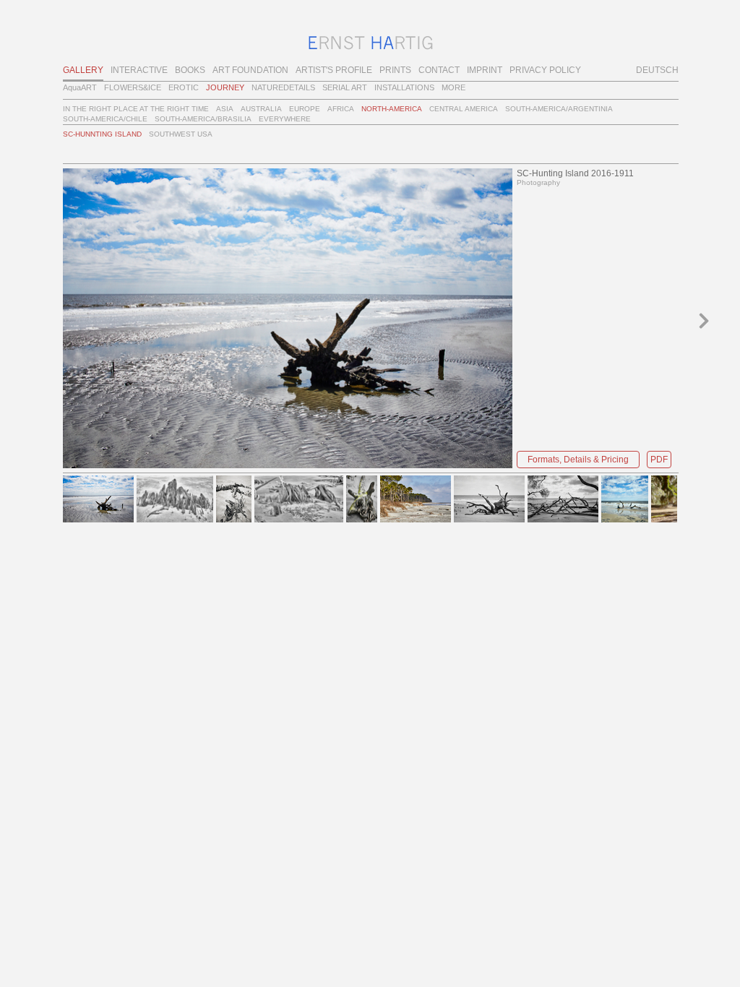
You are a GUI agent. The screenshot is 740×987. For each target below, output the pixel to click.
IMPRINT (484, 70)
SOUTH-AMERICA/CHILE (105, 119)
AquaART (80, 87)
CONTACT (439, 70)
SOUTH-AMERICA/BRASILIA (203, 119)
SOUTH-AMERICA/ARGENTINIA (559, 109)
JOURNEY (225, 87)
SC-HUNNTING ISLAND (102, 134)
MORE (453, 87)
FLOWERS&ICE (132, 87)
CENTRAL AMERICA (463, 109)
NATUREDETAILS (283, 87)
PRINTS (395, 70)
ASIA (224, 109)
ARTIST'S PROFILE (334, 70)
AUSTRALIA (261, 109)
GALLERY (83, 70)
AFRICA (340, 109)
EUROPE (304, 109)
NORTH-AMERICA (391, 109)
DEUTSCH (657, 70)
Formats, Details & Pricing (578, 459)
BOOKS (190, 70)
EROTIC (183, 87)
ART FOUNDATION (250, 70)
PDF (659, 459)
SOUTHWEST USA (180, 134)
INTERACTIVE (139, 70)
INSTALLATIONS (404, 87)
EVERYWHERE (285, 119)
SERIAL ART (344, 87)
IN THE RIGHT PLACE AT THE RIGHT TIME (136, 109)
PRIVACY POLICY (545, 70)
